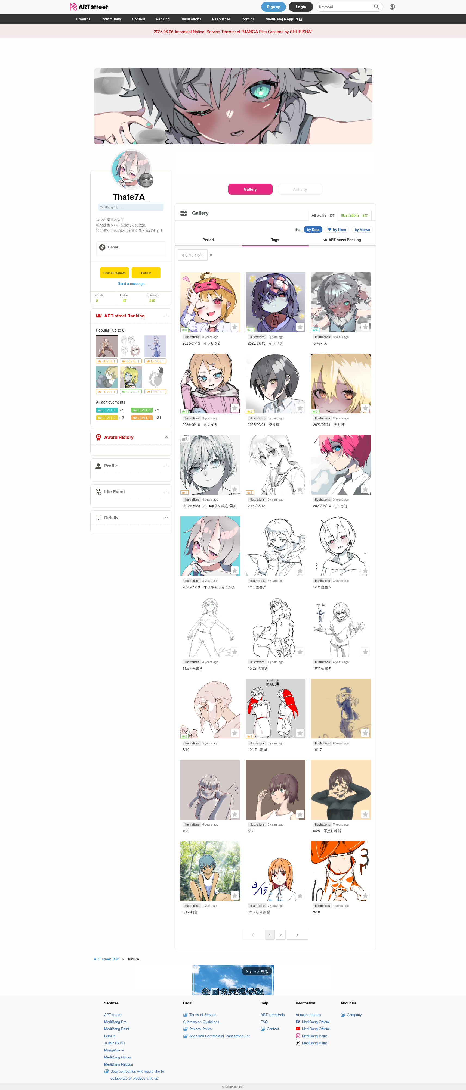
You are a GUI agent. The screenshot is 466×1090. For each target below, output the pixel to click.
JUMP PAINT (114, 1042)
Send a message (131, 283)
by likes (339, 229)
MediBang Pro (115, 1021)
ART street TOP (106, 958)
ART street (112, 1014)
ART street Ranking (124, 316)
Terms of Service (202, 1014)
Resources (221, 19)
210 (152, 300)
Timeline (83, 19)
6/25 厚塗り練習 (327, 830)
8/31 (253, 830)
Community (111, 19)
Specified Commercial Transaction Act (219, 1035)
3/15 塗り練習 (259, 911)
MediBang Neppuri (287, 19)
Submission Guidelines (201, 1021)
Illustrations (191, 19)
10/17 (317, 749)
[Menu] (392, 6)
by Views (362, 229)
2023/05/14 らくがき (330, 505)
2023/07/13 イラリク (265, 343)
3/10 (316, 911)
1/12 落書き (322, 586)
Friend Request (114, 273)
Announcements (308, 1014)
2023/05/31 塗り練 (329, 424)
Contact (273, 1028)
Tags (275, 239)
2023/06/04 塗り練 (263, 424)
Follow (146, 273)
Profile (111, 466)
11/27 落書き (193, 668)
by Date (313, 229)
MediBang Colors (117, 1057)
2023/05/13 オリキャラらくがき (209, 586)
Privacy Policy (200, 1028)
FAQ (264, 1021)
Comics (248, 19)
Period (208, 239)
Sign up (273, 7)
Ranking (163, 19)
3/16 (186, 749)
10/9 (186, 830)
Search (376, 7)
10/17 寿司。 (259, 749)
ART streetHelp (273, 1014)
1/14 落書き (257, 586)
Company (354, 1014)
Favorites (235, 327)
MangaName (114, 1049)
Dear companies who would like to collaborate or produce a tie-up (137, 1075)
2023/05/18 (258, 505)
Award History (119, 437)
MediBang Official (316, 1021)
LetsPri (109, 1035)
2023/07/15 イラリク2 (201, 343)
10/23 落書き (258, 668)
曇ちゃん (320, 343)
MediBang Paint (116, 1028)
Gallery (250, 189)
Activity (300, 189)
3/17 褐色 (190, 911)
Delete (211, 255)
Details (111, 517)
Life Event (114, 491)
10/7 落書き (322, 668)
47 (124, 300)
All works (323, 215)
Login (301, 7)
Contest (138, 19)
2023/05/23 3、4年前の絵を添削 (209, 505)
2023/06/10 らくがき (200, 424)
